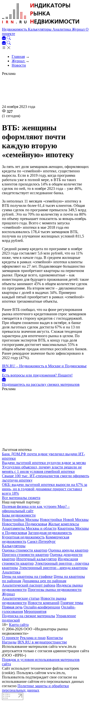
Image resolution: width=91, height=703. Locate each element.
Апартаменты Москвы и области (29, 528)
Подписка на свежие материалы (28, 616)
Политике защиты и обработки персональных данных (35, 688)
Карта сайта (19, 625)
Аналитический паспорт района (28, 585)
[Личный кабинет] (4, 38)
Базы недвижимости (19, 515)
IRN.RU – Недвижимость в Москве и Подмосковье (44, 366)
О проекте (10, 638)
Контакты (55, 638)
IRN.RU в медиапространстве (42, 642)
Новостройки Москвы (20, 520)
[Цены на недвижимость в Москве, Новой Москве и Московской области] (41, 25)
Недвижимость (15, 29)
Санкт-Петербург (41, 541)
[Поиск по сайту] (9, 38)
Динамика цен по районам (44, 581)
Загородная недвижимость (50, 533)
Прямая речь (12, 607)
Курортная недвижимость (23, 537)
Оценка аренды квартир (68, 550)
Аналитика (62, 29)
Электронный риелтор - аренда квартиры (53, 568)
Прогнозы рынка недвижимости (55, 590)
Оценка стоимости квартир (24, 550)
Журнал (79, 29)
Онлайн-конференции (42, 607)
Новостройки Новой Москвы (64, 520)
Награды (9, 642)
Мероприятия (35, 611)
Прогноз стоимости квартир (25, 555)
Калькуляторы (40, 29)
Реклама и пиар (33, 638)
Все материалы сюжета (21, 498)
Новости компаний (43, 603)
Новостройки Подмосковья (24, 524)
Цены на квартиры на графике (27, 576)
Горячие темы (71, 603)
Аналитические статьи (21, 598)
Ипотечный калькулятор (36, 559)
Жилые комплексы (63, 524)
